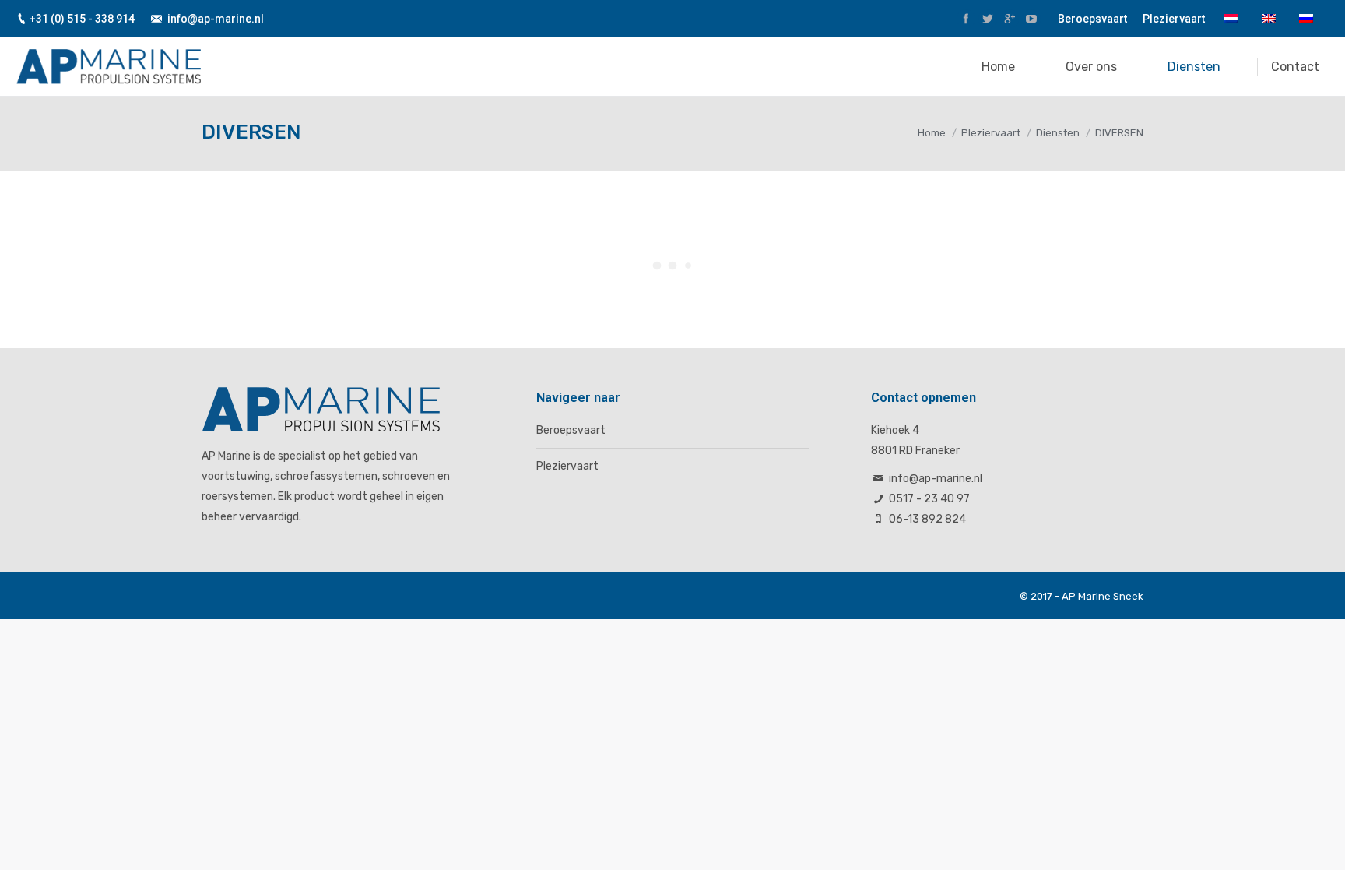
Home (932, 133)
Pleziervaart (990, 133)
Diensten (1058, 133)
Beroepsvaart (571, 430)
